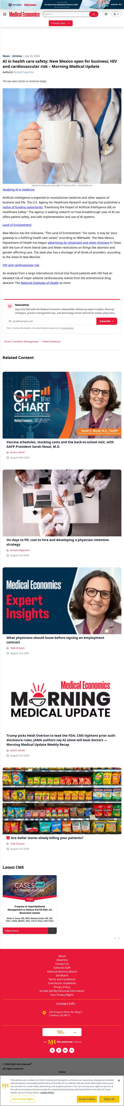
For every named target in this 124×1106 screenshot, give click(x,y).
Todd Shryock (17, 648)
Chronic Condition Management (21, 341)
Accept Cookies (87, 1099)
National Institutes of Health (40, 283)
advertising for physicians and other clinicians (78, 243)
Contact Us (62, 964)
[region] (62, 1090)
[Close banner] (120, 4)
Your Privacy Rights (62, 995)
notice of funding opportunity (22, 207)
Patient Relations (51, 341)
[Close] (118, 1080)
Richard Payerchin (20, 550)
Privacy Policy (62, 987)
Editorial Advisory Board (62, 971)
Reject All (109, 1099)
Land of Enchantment (17, 225)
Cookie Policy (47, 1092)
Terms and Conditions (62, 979)
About (62, 956)
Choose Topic (58, 23)
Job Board (62, 975)
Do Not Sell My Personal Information (62, 991)
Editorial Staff (62, 967)
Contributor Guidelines (62, 983)
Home (62, 1071)
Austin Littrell (17, 452)
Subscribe (105, 321)
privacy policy (68, 328)
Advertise (62, 960)
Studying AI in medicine (19, 189)
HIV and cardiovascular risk (21, 265)
